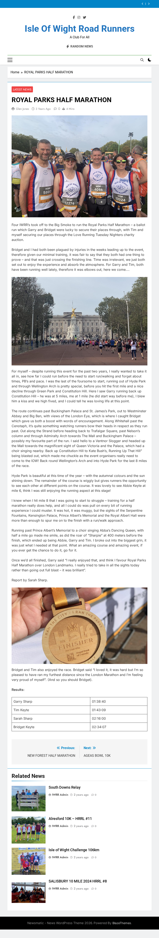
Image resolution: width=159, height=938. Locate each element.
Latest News (22, 89)
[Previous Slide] (142, 4)
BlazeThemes (121, 923)
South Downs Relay (65, 787)
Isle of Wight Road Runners (80, 28)
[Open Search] (142, 60)
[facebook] (74, 17)
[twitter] (84, 17)
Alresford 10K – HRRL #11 (70, 819)
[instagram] (79, 17)
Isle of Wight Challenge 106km (74, 850)
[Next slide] (149, 4)
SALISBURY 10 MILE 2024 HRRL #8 (78, 881)
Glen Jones (22, 109)
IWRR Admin (60, 795)
